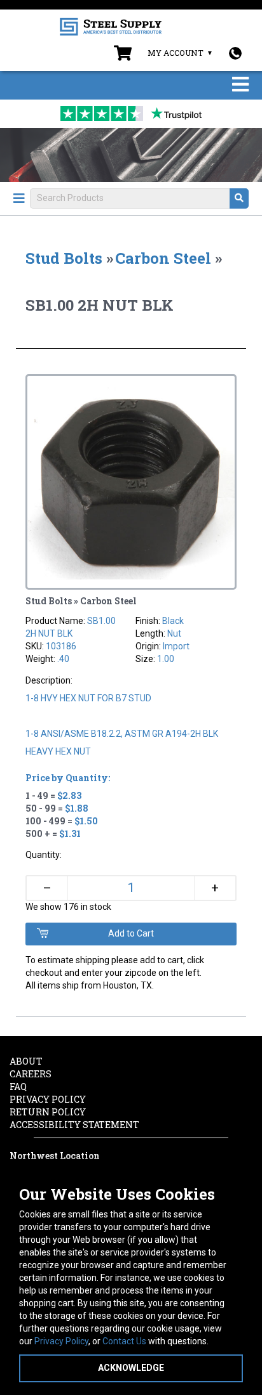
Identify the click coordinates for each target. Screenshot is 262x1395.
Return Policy (48, 1112)
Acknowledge (131, 1368)
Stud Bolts (63, 258)
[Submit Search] (239, 198)
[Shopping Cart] (123, 56)
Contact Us (124, 1341)
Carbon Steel (163, 258)
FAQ (18, 1086)
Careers (31, 1074)
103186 (61, 646)
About (26, 1061)
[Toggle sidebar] (19, 198)
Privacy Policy (61, 1341)
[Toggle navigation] (240, 85)
